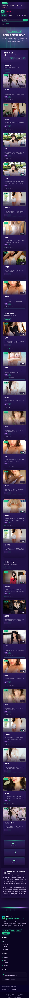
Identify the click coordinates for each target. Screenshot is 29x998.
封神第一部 (7, 515)
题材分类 (14, 989)
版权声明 (6, 960)
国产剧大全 (5, 944)
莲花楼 (6, 426)
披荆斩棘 (7, 397)
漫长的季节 (7, 586)
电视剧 (18, 15)
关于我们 (6, 963)
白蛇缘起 (7, 119)
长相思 (6, 367)
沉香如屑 (7, 486)
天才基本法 (7, 208)
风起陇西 (7, 616)
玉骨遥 (6, 456)
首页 (5, 15)
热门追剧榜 (5, 949)
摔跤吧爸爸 (7, 267)
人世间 (6, 645)
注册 (7, 24)
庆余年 (6, 178)
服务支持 (6, 957)
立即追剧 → (6, 933)
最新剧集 (5, 946)
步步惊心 (7, 793)
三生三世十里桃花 (9, 823)
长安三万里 (7, 545)
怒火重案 (7, 89)
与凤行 (6, 338)
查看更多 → (7, 71)
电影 (11, 15)
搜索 (25, 20)
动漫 (25, 15)
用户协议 (6, 965)
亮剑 (6, 148)
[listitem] (9, 58)
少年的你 (7, 296)
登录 (3, 25)
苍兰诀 (6, 237)
